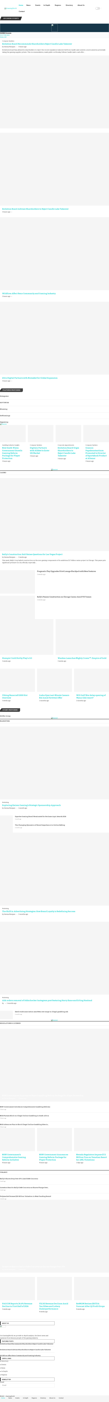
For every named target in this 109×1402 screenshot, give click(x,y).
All (107, 18)
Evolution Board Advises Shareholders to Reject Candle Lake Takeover (35, 209)
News (28, 5)
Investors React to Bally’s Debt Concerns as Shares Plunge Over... (24, 1188)
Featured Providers (11, 390)
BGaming (3, 409)
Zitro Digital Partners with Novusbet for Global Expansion (30, 378)
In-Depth (47, 5)
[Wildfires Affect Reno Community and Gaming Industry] (54, 258)
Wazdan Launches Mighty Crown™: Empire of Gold (82, 658)
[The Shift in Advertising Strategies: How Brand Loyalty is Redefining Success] (54, 875)
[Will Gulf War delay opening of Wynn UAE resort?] (91, 686)
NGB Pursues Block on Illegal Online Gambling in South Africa (24, 1116)
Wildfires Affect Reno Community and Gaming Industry (29, 293)
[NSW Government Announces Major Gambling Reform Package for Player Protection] (54, 1065)
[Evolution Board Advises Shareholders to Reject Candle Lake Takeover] (54, 174)
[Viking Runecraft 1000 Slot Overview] (17, 686)
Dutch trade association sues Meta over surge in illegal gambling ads (41, 1012)
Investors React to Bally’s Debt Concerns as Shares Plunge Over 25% (33, 1266)
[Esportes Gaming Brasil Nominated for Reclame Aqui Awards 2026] (6, 820)
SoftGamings (5, 416)
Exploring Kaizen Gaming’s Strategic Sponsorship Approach (31, 805)
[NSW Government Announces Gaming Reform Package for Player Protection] (54, 1147)
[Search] (103, 8)
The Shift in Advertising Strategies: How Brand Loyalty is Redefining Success (38, 911)
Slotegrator (4, 396)
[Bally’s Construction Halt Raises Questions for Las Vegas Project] (54, 522)
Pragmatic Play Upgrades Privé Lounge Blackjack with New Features (66, 571)
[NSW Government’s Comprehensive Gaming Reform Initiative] (17, 1147)
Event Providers (10, 710)
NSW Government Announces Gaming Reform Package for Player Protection (53, 1157)
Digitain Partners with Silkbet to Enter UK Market (39, 450)
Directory (69, 5)
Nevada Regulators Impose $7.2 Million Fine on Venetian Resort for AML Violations (91, 1157)
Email (2, 1382)
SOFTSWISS (4, 403)
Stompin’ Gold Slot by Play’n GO (17, 658)
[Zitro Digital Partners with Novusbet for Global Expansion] (54, 343)
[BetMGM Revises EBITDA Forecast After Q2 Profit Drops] (91, 1294)
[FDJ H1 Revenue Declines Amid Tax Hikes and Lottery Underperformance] (54, 1296)
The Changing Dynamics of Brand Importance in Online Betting (40, 825)
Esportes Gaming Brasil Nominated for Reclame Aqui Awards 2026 (40, 816)
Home (21, 5)
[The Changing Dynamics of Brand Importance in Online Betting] (6, 828)
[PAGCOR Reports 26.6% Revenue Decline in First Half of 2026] (17, 1294)
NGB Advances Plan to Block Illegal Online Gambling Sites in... (24, 1124)
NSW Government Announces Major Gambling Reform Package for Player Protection (42, 1095)
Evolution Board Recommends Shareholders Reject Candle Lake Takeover (37, 44)
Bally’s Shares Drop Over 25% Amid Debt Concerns (19, 1179)
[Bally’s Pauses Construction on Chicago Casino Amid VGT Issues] (17, 607)
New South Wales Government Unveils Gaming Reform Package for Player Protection (12, 453)
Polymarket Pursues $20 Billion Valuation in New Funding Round (25, 1196)
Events (37, 5)
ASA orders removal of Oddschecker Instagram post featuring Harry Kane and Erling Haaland (47, 1000)
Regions (58, 5)
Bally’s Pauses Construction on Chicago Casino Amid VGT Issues (64, 597)
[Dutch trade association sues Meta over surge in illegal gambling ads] (6, 1015)
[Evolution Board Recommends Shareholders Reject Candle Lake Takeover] (54, 83)
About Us (81, 5)
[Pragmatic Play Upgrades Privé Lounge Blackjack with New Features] (17, 582)
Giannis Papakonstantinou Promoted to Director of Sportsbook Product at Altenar (96, 453)
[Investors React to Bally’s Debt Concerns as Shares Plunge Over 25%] (54, 1236)
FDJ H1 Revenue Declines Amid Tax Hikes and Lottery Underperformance (53, 1306)
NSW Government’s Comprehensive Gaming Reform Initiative (14, 1157)
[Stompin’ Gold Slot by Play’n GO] (26, 641)
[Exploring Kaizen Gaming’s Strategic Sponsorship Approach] (54, 768)
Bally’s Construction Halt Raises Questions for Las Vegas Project (32, 554)
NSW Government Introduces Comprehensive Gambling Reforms (25, 1107)
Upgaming (4, 422)
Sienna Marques (9, 47)
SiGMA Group (5, 716)
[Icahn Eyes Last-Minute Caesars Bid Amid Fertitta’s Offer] (54, 686)
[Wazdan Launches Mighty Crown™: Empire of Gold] (82, 641)
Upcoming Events (11, 18)
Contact (22, 11)
